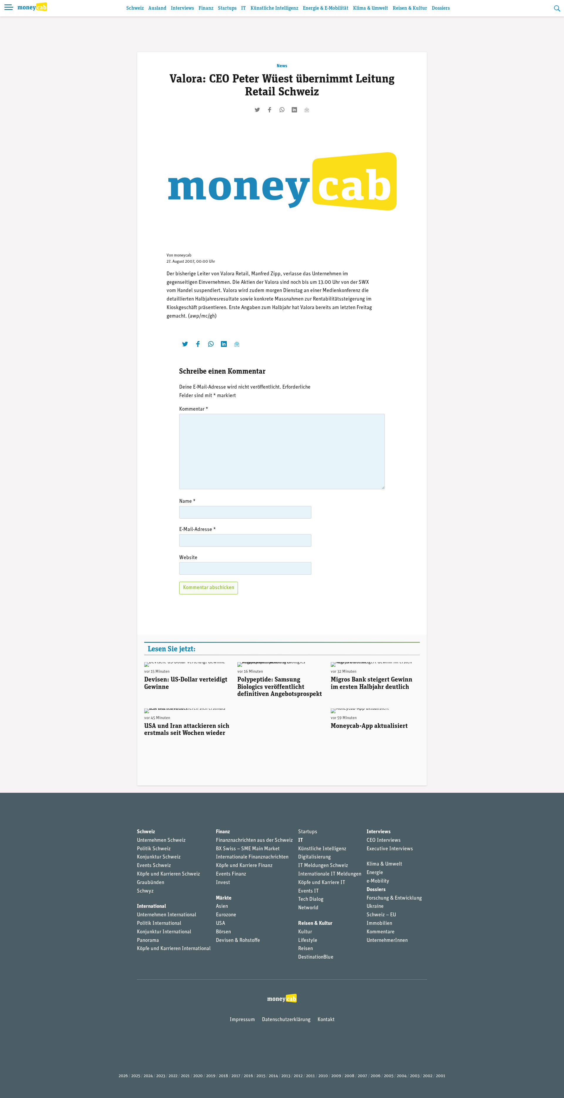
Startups (227, 8)
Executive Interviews (390, 849)
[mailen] (306, 109)
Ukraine (375, 906)
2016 (248, 1076)
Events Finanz (231, 874)
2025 (135, 1076)
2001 (440, 1076)
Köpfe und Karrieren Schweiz (168, 874)
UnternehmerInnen (387, 940)
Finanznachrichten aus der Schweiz (254, 840)
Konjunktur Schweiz (159, 857)
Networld (308, 908)
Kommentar (193, 409)
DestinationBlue (315, 957)
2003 (414, 1076)
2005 (388, 1076)
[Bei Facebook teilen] (269, 109)
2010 (323, 1076)
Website (188, 558)
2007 (362, 1076)
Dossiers (441, 8)
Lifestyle (307, 940)
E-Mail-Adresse (197, 529)
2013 (285, 1076)
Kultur (305, 932)
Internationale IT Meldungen (329, 874)
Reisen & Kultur (410, 8)
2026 (123, 1076)
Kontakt (326, 1020)
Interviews (182, 8)
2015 (260, 1076)
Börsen (223, 932)
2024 (148, 1076)
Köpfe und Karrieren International (174, 949)
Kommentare (381, 932)
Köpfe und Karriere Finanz (244, 865)
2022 (173, 1076)
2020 (198, 1076)
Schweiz (135, 8)
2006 (375, 1076)
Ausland (157, 8)
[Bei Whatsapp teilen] (282, 109)
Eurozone (226, 915)
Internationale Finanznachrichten (252, 857)
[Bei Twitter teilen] (257, 109)
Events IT (308, 891)
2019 (210, 1076)
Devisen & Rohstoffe (238, 940)
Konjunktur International (164, 932)
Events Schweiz (154, 865)
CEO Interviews (384, 840)
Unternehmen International (166, 915)
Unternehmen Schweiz (161, 840)
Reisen (305, 949)
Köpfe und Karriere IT (321, 883)
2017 (235, 1076)
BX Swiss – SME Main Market (248, 849)
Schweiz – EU (381, 915)
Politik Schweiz (154, 849)
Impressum (242, 1020)
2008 (349, 1076)
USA (220, 923)
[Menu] (9, 8)
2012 (298, 1076)
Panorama (148, 940)
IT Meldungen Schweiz (323, 865)
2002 (427, 1076)
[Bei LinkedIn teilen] (294, 109)
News (282, 66)
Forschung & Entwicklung (394, 898)
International (151, 906)
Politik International (159, 923)
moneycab (183, 255)
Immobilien (379, 923)
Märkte (223, 898)
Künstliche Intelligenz (274, 8)
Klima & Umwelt (370, 8)
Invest (223, 883)
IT (243, 8)
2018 (223, 1076)
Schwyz (145, 891)
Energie (375, 873)
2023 (160, 1076)
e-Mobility (378, 881)
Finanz (206, 8)
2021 (185, 1076)
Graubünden (150, 883)
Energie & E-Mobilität (325, 8)
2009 (336, 1076)
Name (187, 501)
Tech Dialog (310, 899)
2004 (402, 1076)
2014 (273, 1076)
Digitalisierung (314, 857)
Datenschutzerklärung (286, 1020)
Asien (222, 906)
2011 (310, 1076)
